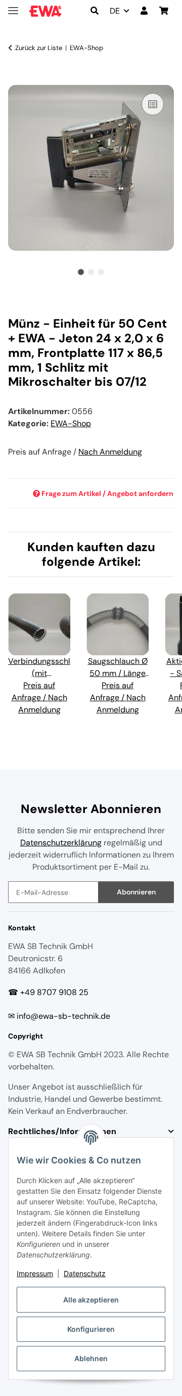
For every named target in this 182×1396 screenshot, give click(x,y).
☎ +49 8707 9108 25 (48, 992)
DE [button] (115, 11)
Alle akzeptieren (91, 1299)
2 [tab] (91, 272)
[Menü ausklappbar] (13, 6)
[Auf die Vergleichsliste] (153, 104)
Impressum (35, 1273)
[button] (94, 11)
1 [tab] (81, 272)
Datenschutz (85, 1273)
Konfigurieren (91, 1329)
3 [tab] (101, 272)
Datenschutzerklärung (61, 842)
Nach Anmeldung (110, 451)
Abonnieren (136, 891)
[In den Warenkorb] (16, 79)
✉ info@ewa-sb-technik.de (59, 1016)
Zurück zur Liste (38, 47)
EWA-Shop (71, 423)
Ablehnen (91, 1358)
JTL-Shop (109, 1383)
